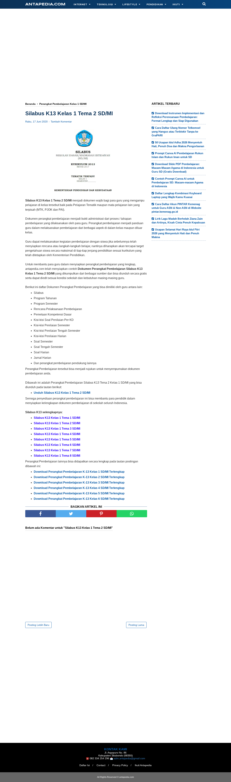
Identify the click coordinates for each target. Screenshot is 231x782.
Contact (101, 765)
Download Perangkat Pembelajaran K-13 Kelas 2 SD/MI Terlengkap (79, 477)
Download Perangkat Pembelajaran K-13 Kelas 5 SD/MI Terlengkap (79, 493)
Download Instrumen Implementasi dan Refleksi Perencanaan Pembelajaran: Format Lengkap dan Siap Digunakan (178, 117)
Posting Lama (136, 624)
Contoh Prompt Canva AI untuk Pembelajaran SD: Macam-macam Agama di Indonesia (177, 182)
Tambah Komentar (61, 121)
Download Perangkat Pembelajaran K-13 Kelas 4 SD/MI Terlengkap (79, 487)
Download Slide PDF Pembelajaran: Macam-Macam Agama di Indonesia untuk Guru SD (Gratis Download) (178, 167)
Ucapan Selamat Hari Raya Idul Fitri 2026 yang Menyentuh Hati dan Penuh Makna (176, 233)
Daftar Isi (84, 765)
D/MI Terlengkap (79, 498)
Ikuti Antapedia (143, 765)
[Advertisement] (115, 70)
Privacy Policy (120, 765)
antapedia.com (45, 4)
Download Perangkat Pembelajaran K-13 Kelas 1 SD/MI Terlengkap (79, 471)
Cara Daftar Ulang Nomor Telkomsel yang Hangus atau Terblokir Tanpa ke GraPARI (176, 131)
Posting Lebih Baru (38, 624)
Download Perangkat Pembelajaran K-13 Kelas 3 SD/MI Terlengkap (79, 482)
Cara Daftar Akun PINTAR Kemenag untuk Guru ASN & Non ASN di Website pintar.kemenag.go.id (176, 208)
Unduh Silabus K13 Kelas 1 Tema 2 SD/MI (62, 392)
